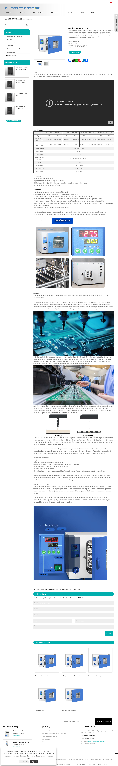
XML (94, 764)
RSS (89, 764)
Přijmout (34, 762)
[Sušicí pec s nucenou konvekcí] (73, 660)
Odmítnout (24, 762)
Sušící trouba (46, 739)
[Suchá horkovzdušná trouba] (39, 63)
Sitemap (83, 764)
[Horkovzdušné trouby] (100, 660)
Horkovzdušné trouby (94, 676)
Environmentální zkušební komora (14, 38)
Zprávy (53, 12)
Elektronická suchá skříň (49, 736)
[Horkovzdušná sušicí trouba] (46, 660)
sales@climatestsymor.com (96, 741)
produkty (37, 12)
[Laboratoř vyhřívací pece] (73, 694)
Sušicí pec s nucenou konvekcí (71, 676)
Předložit (109, 633)
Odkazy (75, 764)
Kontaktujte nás (15, 18)
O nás (21, 12)
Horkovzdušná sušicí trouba (43, 676)
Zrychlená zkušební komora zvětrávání (15, 44)
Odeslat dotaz (87, 12)
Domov (8, 12)
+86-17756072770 (91, 738)
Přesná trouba (46, 742)
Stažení (69, 12)
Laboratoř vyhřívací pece (69, 710)
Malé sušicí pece (40, 710)
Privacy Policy (103, 764)
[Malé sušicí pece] (46, 694)
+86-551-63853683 (89, 735)
